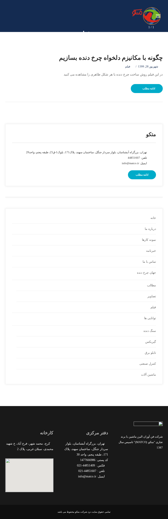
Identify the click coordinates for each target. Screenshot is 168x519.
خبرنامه (151, 250)
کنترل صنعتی (147, 363)
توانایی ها (150, 318)
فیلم (127, 66)
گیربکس (150, 341)
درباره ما (150, 228)
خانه (153, 218)
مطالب (151, 285)
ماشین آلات (148, 374)
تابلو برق (150, 352)
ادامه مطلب (148, 88)
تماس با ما (149, 261)
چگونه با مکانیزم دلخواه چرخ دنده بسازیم (111, 57)
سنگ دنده (150, 331)
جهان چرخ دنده (146, 272)
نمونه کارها (149, 239)
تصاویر (151, 296)
